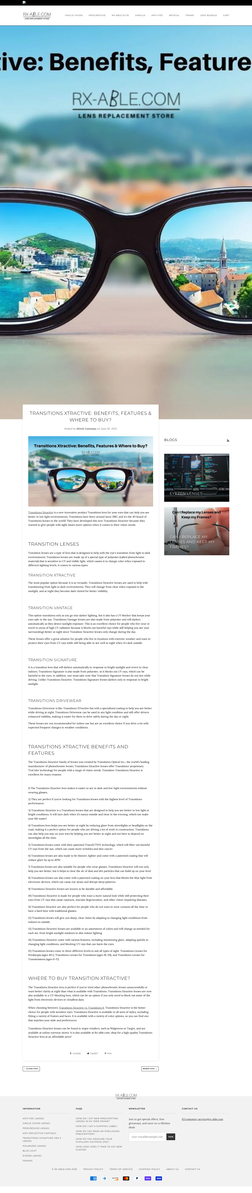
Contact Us (192, 1169)
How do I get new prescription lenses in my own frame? (97, 1120)
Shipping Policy (149, 1169)
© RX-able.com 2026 (64, 1169)
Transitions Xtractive (40, 512)
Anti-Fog (157, 15)
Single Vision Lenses (36, 1123)
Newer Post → (150, 1069)
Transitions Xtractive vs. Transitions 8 (81, 1007)
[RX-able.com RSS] (228, 441)
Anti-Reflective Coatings (39, 1133)
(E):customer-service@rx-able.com (202, 1119)
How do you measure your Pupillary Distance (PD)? (94, 1140)
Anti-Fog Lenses (33, 1118)
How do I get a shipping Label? (96, 1126)
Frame (190, 15)
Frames (28, 1160)
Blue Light (30, 1150)
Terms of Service (121, 1169)
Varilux (140, 15)
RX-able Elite (120, 15)
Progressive (97, 15)
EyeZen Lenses (32, 1155)
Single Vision (74, 15)
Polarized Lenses (34, 1146)
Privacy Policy (93, 1169)
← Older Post (31, 1069)
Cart (226, 15)
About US (172, 1169)
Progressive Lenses (36, 1128)
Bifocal (174, 15)
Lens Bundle (208, 15)
